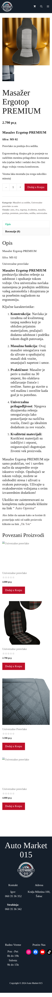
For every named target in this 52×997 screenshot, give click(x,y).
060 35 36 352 (13, 896)
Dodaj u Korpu (35, 187)
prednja (5, 213)
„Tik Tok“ (25, 524)
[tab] (26, 224)
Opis (8, 224)
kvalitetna (32, 209)
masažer (41, 209)
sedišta (32, 213)
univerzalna (42, 213)
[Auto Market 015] (7, 6)
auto (12, 209)
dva (17, 209)
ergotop (23, 209)
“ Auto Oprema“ (24, 508)
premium (14, 213)
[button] (41, 6)
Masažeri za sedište (21, 202)
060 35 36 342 (13, 909)
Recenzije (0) (12, 231)
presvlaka (23, 213)
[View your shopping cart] (34, 6)
